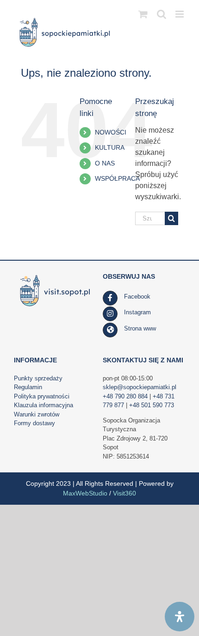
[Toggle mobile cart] (143, 14)
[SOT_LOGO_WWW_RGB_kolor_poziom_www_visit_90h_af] (55, 276)
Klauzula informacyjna (43, 405)
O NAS (105, 163)
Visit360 (124, 493)
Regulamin (28, 387)
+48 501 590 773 (151, 405)
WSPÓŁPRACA (117, 178)
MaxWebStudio (85, 493)
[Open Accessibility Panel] (179, 616)
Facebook (137, 296)
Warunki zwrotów (36, 414)
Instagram (137, 312)
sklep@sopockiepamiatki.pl (139, 387)
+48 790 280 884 (125, 396)
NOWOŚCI (110, 132)
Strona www (140, 328)
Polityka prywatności (41, 396)
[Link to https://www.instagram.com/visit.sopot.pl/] (110, 313)
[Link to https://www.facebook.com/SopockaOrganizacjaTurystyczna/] (110, 298)
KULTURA (109, 147)
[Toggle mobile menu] (180, 14)
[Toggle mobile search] (161, 14)
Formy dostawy (34, 423)
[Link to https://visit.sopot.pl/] (110, 330)
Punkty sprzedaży (38, 378)
